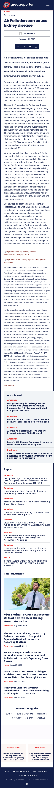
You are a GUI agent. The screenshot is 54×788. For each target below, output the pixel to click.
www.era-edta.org (10, 385)
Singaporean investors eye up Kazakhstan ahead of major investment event (40, 757)
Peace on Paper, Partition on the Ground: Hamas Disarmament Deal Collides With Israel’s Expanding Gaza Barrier (26, 657)
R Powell (31, 34)
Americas (12, 400)
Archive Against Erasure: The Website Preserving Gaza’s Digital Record (27, 432)
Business (12, 450)
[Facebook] (18, 46)
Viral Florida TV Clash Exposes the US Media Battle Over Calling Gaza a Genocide (27, 618)
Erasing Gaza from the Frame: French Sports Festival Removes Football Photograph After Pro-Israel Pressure (25, 550)
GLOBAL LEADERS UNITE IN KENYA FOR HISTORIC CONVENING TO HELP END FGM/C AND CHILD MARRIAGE (25, 563)
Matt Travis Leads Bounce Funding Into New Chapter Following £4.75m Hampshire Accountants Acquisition (24, 537)
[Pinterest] (30, 46)
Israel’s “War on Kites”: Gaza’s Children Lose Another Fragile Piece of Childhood (28, 420)
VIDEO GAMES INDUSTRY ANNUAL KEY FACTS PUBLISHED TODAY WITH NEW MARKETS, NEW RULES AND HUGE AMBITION (29, 456)
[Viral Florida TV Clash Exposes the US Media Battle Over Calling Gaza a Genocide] (27, 594)
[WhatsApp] (36, 46)
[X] (24, 46)
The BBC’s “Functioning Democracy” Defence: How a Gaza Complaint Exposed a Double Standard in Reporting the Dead (25, 638)
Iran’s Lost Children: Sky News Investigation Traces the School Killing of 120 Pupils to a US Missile (26, 690)
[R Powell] (21, 33)
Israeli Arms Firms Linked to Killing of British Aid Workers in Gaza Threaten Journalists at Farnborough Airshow (25, 674)
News (7, 12)
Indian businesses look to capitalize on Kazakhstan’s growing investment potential (14, 757)
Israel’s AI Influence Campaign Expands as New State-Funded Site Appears (29, 443)
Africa (7, 558)
